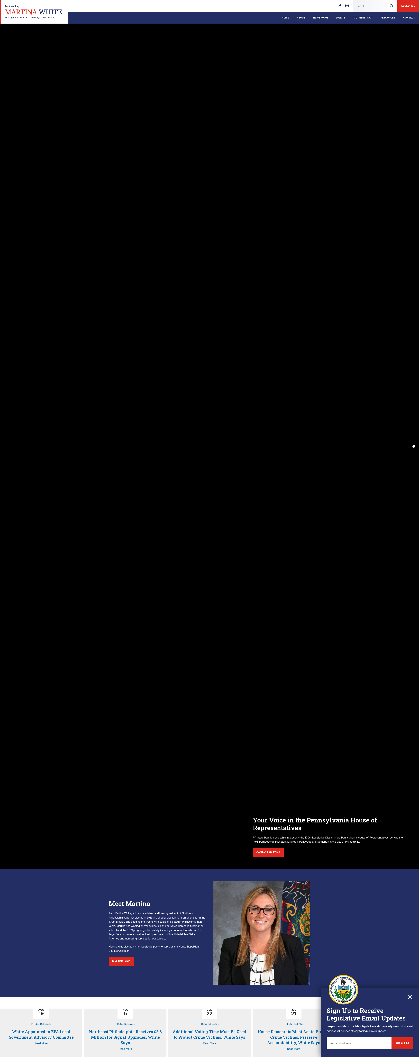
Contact (409, 17)
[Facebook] (340, 6)
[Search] (391, 6)
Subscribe (408, 5)
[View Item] (413, 446)
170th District (363, 17)
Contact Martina (268, 852)
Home (285, 17)
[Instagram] (347, 6)
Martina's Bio (121, 961)
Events (340, 17)
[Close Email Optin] (410, 997)
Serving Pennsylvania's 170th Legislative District (33, 11)
